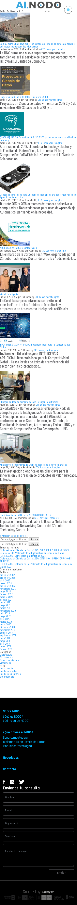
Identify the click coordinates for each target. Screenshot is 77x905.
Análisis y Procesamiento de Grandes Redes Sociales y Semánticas (33, 464)
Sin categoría (6, 657)
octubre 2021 (6, 596)
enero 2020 (5, 624)
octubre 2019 (6, 632)
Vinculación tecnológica (17, 746)
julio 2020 (5, 613)
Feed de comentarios (10, 673)
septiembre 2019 (8, 635)
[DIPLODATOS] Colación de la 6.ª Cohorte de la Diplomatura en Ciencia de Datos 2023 (36, 565)
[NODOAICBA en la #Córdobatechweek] (15, 245)
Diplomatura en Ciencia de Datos (24, 742)
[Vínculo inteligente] (15, 291)
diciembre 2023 (7, 577)
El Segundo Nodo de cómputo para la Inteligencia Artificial (29, 401)
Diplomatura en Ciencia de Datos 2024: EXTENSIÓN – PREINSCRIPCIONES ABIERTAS (36, 560)
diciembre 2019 (7, 627)
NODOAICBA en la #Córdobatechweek (18, 247)
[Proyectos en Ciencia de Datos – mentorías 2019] (15, 94)
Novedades (11, 757)
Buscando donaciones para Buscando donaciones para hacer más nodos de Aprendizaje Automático (38, 196)
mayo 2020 (5, 616)
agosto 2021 (6, 599)
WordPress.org (7, 676)
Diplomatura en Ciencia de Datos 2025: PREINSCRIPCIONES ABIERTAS (34, 550)
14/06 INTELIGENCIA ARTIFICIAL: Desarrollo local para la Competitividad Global (35, 346)
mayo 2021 (5, 605)
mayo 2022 (5, 591)
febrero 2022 (6, 594)
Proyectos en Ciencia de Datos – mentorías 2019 (24, 97)
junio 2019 (5, 638)
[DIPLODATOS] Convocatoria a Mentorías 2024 (23, 555)
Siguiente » (20, 535)
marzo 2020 (6, 621)
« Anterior (5, 535)
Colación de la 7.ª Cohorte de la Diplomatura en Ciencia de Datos (32, 553)
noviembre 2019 (7, 629)
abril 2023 (5, 580)
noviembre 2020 (8, 610)
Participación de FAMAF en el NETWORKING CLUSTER (25, 515)
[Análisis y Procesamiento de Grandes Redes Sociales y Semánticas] (15, 461)
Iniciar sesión (6, 668)
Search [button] (34, 539)
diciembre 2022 (7, 586)
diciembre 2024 (7, 575)
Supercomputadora (9, 660)
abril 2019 (5, 643)
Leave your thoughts (56, 49)
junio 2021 (5, 602)
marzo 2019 (5, 646)
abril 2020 (5, 618)
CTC (43, 49)
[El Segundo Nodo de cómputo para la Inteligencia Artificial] (15, 399)
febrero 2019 (6, 649)
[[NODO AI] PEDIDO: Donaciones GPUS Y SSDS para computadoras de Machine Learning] (12, 134)
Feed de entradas (8, 671)
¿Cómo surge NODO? (16, 721)
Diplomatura (6, 654)
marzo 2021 (5, 607)
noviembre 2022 (8, 588)
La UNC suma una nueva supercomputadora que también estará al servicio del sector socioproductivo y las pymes (37, 45)
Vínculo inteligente (9, 294)
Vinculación (5, 662)
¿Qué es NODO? (13, 716)
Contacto (9, 769)
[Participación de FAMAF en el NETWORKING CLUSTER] (15, 512)
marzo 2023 (6, 583)
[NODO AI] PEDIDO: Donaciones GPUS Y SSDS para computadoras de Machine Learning (38, 139)
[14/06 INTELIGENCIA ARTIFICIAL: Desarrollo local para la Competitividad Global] (15, 341)
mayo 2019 (5, 640)
